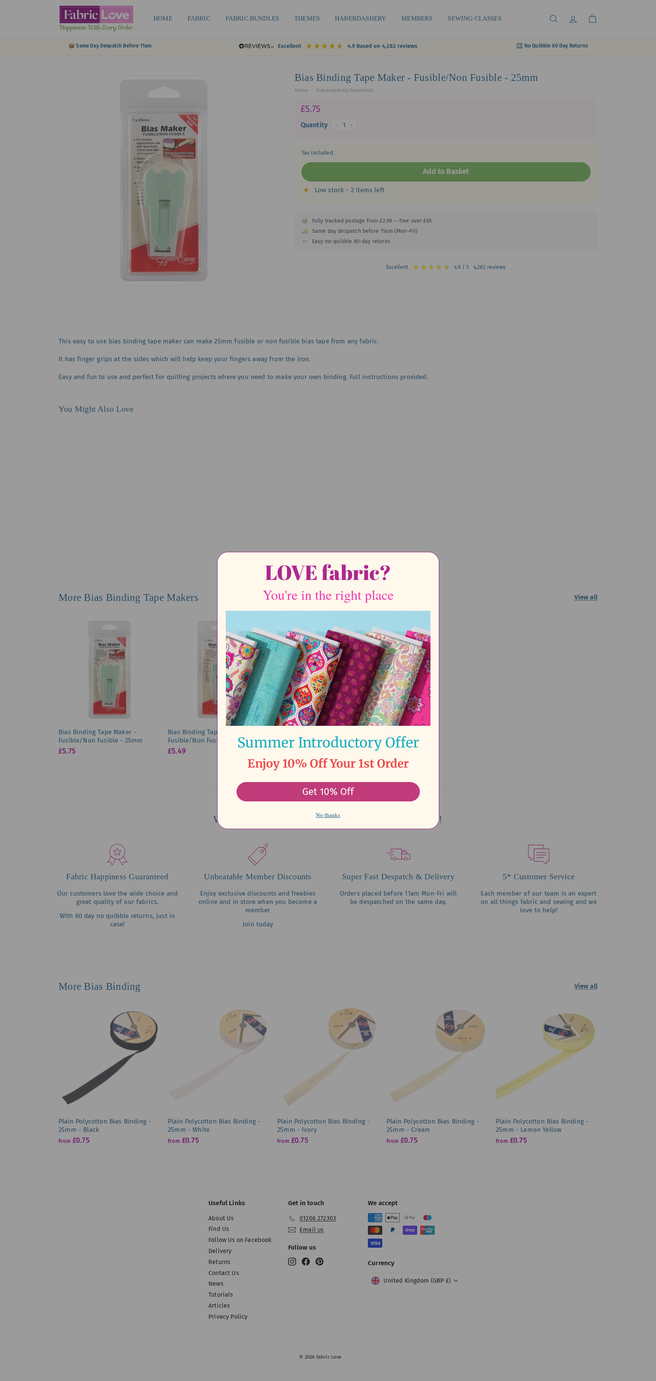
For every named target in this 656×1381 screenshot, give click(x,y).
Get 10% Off (328, 792)
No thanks (328, 814)
